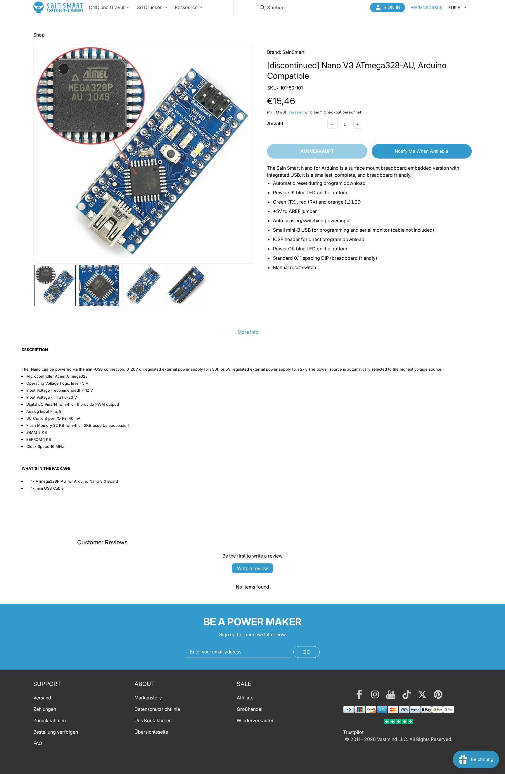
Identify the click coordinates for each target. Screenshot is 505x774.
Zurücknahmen (49, 720)
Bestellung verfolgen (55, 732)
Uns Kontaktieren (153, 720)
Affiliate (245, 698)
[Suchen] (262, 8)
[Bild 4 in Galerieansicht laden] (186, 285)
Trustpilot (353, 732)
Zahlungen (44, 709)
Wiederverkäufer (255, 720)
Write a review (252, 568)
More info (248, 332)
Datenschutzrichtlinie (157, 709)
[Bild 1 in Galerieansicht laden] (55, 285)
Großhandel (249, 709)
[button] (426, 7)
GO (306, 652)
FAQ (37, 743)
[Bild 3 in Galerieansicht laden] (142, 285)
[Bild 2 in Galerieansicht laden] (99, 285)
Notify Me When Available (421, 151)
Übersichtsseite (151, 732)
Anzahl (275, 123)
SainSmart (293, 52)
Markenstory (148, 698)
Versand (295, 112)
